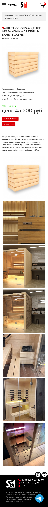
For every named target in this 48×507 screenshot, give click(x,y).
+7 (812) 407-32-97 (32, 479)
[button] (9, 5)
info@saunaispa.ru (27, 486)
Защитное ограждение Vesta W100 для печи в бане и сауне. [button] (23, 16)
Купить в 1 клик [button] (8, 124)
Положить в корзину (10, 119)
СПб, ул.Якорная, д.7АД (30, 483)
